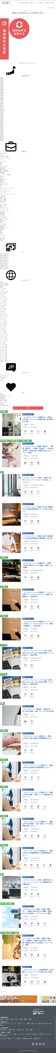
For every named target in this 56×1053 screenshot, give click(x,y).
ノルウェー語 (3, 336)
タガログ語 (3, 293)
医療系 (28, 1023)
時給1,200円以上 (4, 253)
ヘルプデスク (3, 189)
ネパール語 (3, 296)
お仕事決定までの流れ (49, 2)
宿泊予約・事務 (4, 156)
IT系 (1, 1023)
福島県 (2, 112)
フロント (2, 155)
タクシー (2, 234)
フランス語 (3, 319)
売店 (1, 164)
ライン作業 (3, 224)
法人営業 (2, 216)
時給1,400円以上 (4, 257)
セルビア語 (3, 349)
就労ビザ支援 (3, 400)
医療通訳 (2, 214)
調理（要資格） (4, 169)
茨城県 (2, 115)
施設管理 (2, 179)
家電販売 (2, 168)
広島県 (2, 80)
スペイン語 (3, 321)
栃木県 (2, 108)
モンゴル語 (3, 308)
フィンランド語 (4, 339)
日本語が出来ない (4, 1035)
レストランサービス (5, 158)
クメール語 (3, 305)
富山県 (2, 84)
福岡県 (2, 123)
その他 (2, 240)
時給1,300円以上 (4, 255)
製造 (1, 222)
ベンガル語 (3, 300)
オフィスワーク (7, 1023)
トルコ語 (2, 328)
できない (2, 380)
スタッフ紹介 (3, 1038)
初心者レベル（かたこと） (45, 1034)
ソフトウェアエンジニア (6, 194)
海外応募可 (3, 399)
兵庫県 (2, 90)
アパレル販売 (3, 166)
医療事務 (2, 212)
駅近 (1, 394)
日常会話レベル (4, 377)
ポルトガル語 (3, 323)
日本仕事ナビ (52, 7)
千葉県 (2, 102)
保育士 (2, 232)
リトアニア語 (3, 356)
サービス (14, 1023)
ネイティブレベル (4, 374)
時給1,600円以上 (4, 260)
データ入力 (3, 202)
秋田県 (2, 135)
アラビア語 (3, 329)
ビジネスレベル (4, 376)
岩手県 (2, 133)
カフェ (2, 159)
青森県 (2, 136)
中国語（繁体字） (4, 285)
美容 (47, 1023)
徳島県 (2, 127)
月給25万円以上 (4, 262)
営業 (33, 1023)
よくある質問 (40, 2)
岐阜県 (2, 138)
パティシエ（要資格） (6, 174)
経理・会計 (3, 197)
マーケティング (4, 209)
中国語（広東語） (4, 361)
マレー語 (2, 303)
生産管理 (2, 229)
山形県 (2, 131)
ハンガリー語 (3, 344)
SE (1, 186)
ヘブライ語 (3, 333)
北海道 (2, 82)
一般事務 (2, 196)
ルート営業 (3, 217)
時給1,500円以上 (4, 258)
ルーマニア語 (3, 346)
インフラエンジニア (5, 191)
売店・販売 (3, 153)
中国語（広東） (20, 1029)
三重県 (2, 100)
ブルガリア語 (3, 347)
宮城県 (2, 130)
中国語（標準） (3, 1029)
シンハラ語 (3, 301)
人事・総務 (3, 199)
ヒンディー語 (3, 298)
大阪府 (2, 94)
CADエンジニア (4, 207)
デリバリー (3, 235)
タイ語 (2, 290)
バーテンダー (3, 161)
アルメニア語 (3, 359)
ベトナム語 (3, 288)
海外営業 (2, 221)
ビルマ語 (2, 295)
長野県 (2, 117)
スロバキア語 (3, 352)
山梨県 (2, 85)
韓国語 (2, 286)
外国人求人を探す (24, 2)
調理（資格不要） (4, 171)
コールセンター (4, 204)
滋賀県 (2, 98)
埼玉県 (2, 103)
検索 (28, 408)
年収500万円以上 (4, 268)
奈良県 (2, 95)
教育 (40, 1023)
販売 (1, 163)
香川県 (2, 128)
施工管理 (2, 239)
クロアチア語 (3, 351)
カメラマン (3, 237)
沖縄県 (2, 125)
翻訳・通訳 (3, 206)
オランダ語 (3, 326)
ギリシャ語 (3, 341)
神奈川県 (2, 110)
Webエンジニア (4, 184)
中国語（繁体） (12, 1029)
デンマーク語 (3, 338)
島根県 (2, 79)
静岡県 (2, 140)
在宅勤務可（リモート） (6, 395)
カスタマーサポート (5, 211)
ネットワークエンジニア (6, 188)
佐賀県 (2, 118)
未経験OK (2, 397)
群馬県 (2, 113)
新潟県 (2, 105)
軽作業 (2, 181)
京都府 (2, 89)
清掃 (1, 178)
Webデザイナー (4, 183)
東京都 (2, 107)
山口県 (2, 77)
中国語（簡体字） (4, 283)
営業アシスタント (4, 219)
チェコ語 (2, 343)
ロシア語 (2, 313)
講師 (1, 230)
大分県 (2, 120)
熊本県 (2, 122)
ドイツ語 (2, 318)
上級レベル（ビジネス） (19, 1034)
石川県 (2, 87)
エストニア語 (3, 357)
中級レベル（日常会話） (32, 1034)
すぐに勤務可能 (4, 405)
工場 (36, 1023)
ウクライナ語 (3, 314)
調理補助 (2, 173)
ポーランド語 (3, 316)
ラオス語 (2, 306)
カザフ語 (2, 311)
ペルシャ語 (3, 331)
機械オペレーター (4, 227)
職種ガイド (32, 2)
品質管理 (2, 225)
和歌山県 (2, 92)
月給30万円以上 (4, 263)
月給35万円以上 (4, 265)
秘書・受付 (3, 201)
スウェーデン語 (4, 334)
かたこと (2, 379)
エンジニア (3, 192)
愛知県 (2, 97)
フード (23, 1023)
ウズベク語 (3, 310)
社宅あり (2, 404)
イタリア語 (3, 324)
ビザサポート (3, 402)
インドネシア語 (4, 291)
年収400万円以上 (4, 267)
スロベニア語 (3, 354)
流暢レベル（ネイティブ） (6, 1034)
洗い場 (2, 176)
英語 (1, 282)
